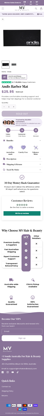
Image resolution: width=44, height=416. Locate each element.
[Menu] (2, 8)
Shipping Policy (7, 391)
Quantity (5, 103)
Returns (5, 395)
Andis (9, 72)
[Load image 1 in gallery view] (5, 64)
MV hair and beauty (18, 413)
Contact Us (6, 386)
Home (4, 72)
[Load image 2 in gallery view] (14, 64)
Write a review (22, 213)
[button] (36, 8)
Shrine (36, 413)
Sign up (22, 338)
